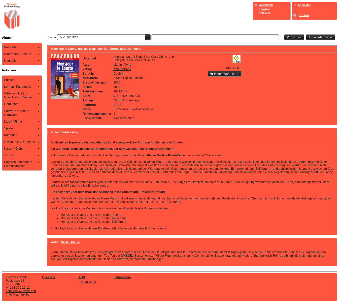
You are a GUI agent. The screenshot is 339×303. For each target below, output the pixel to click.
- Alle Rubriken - (69, 37)
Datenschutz (88, 282)
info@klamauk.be (18, 294)
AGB (81, 277)
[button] (294, 37)
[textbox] (215, 37)
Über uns (48, 277)
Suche (51, 37)
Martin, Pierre (122, 64)
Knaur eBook (122, 69)
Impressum (123, 277)
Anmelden (304, 4)
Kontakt (304, 15)
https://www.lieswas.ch (21, 291)
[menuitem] (22, 47)
